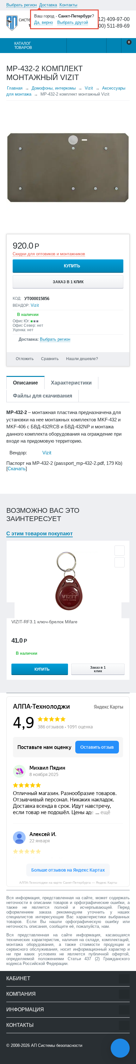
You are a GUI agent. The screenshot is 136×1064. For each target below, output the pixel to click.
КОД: (17, 298)
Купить (72, 266)
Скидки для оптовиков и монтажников (49, 253)
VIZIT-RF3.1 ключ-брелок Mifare (44, 621)
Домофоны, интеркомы (54, 88)
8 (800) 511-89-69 (110, 26)
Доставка (48, 5)
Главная (14, 88)
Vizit (89, 88)
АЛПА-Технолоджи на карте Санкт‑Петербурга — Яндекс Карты (68, 882)
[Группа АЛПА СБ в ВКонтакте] (26, 1058)
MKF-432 (107, 419)
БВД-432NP (77, 426)
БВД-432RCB (45, 426)
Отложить (25, 359)
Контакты (68, 5)
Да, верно (43, 22)
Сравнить (50, 359)
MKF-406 (16, 426)
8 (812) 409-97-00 (110, 19)
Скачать (17, 468)
